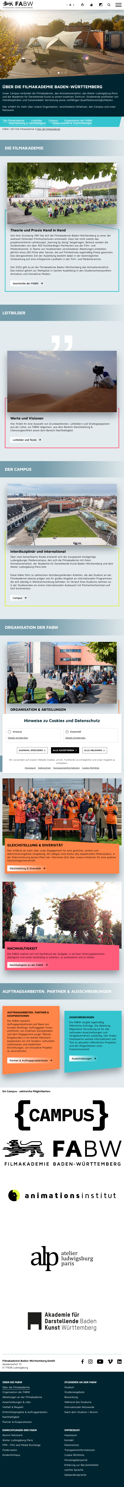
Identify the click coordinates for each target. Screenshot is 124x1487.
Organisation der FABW (78, 120)
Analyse (17, 731)
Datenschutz (71, 1444)
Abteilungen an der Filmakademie (22, 1397)
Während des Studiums (77, 1402)
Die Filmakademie (14, 120)
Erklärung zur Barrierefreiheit (81, 1464)
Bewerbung (71, 1397)
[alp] (62, 1258)
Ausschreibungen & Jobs (16, 1402)
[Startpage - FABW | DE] (17, 4)
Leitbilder (36, 120)
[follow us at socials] (82, 1361)
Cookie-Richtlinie (74, 1454)
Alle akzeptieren (63, 750)
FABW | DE (8, 129)
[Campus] (62, 1115)
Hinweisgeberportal (75, 1459)
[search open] (109, 5)
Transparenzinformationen (79, 1449)
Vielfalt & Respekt (12, 1407)
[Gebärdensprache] (91, 5)
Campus (53, 120)
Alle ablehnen (93, 750)
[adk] (62, 1321)
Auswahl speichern (31, 750)
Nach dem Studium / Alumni (81, 1412)
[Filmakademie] (62, 1153)
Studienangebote (74, 1392)
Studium (69, 1387)
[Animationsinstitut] (62, 1195)
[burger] (118, 5)
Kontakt (69, 1440)
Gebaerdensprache (75, 1474)
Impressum (70, 1435)
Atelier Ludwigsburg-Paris (17, 1440)
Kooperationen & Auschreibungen (72, 123)
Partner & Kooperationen (17, 1421)
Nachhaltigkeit (10, 1416)
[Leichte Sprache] (82, 5)
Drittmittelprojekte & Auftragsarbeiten (24, 1412)
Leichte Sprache (73, 1469)
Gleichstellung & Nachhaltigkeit (27, 123)
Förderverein (9, 1449)
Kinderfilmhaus (11, 1454)
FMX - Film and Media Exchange (21, 1444)
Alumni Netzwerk (12, 1435)
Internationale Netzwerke (79, 1407)
